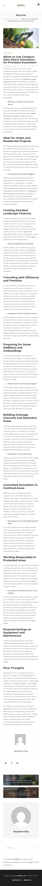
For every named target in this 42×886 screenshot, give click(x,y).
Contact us (16, 880)
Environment (14, 19)
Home (6, 19)
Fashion (27, 790)
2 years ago (16, 66)
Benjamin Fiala (7, 66)
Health (14, 778)
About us (27, 880)
